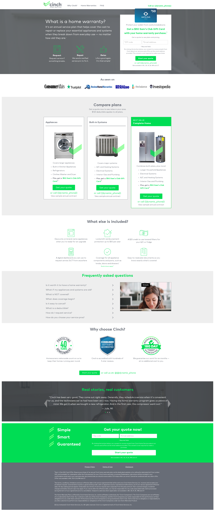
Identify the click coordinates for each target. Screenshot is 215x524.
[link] (53, 4)
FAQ (102, 6)
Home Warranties (88, 6)
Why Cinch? (72, 6)
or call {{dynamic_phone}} (145, 63)
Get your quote (64, 187)
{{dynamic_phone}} (163, 6)
